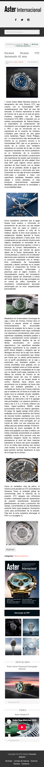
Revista (17, 764)
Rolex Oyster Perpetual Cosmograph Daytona (22, 667)
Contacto (25, 764)
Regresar (10, 549)
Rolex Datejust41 (22, 714)
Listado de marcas (21, 761)
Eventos (34, 761)
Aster (15, 62)
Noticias (35, 44)
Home (26, 44)
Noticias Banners (23, 46)
